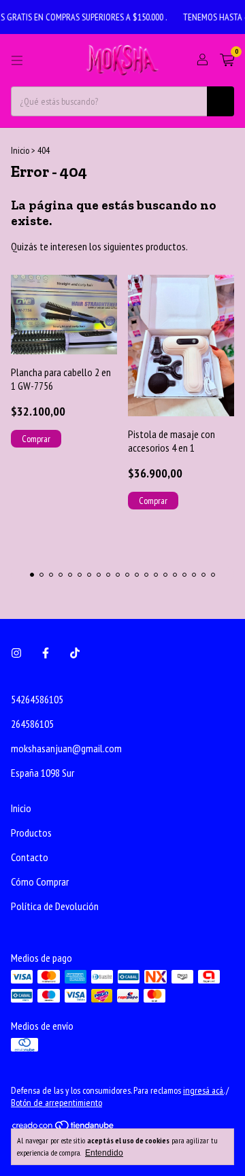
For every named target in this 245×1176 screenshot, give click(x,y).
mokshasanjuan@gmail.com (66, 748)
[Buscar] (220, 101)
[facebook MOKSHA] (45, 653)
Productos (31, 832)
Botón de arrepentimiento (56, 1102)
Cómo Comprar (40, 881)
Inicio (20, 150)
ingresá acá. (203, 1090)
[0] (227, 60)
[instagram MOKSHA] (16, 653)
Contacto (29, 857)
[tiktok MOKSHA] (74, 653)
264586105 (32, 723)
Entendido (104, 1153)
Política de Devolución (55, 906)
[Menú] (17, 60)
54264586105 (37, 699)
